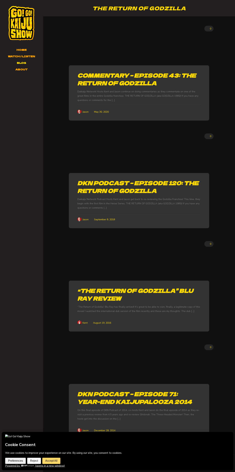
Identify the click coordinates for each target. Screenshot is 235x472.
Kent (85, 322)
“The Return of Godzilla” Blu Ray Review (135, 294)
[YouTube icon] (15, 80)
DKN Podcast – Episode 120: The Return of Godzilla (138, 186)
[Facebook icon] (7, 80)
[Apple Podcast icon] (32, 80)
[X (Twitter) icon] (11, 80)
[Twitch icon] (24, 80)
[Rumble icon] (24, 84)
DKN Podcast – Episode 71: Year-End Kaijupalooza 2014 (134, 397)
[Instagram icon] (20, 80)
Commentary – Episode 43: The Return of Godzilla (136, 79)
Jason (86, 111)
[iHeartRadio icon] (36, 80)
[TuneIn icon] (20, 84)
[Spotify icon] (28, 80)
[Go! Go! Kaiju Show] (21, 23)
